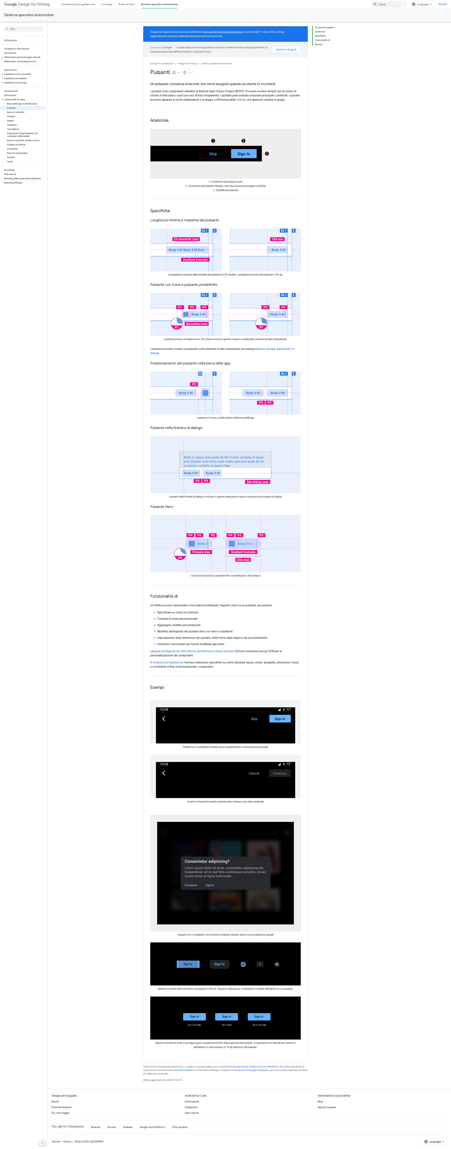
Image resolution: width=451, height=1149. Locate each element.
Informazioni (192, 1101)
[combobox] (389, 4)
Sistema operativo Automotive (159, 4)
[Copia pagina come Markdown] (185, 73)
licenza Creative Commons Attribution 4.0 (262, 1066)
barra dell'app (267, 349)
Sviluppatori (191, 1107)
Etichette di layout (62, 1107)
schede (241, 99)
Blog (320, 1101)
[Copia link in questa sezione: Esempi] (167, 688)
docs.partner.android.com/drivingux (223, 31)
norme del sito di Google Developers (249, 1070)
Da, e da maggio (60, 1112)
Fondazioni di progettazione (78, 4)
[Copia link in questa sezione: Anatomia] (171, 121)
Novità (55, 1101)
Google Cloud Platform (152, 1127)
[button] (23, 57)
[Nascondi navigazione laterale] (42, 1142)
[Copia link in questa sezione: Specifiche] (173, 211)
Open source (192, 1112)
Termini (56, 1141)
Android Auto (127, 4)
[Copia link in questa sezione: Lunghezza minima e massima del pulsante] (222, 220)
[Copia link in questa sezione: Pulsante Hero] (176, 507)
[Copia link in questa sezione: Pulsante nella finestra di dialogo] (205, 428)
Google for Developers (162, 63)
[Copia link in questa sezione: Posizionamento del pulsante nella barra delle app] (233, 363)
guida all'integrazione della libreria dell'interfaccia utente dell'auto (194, 651)
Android (95, 1127)
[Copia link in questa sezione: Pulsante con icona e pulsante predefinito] (220, 285)
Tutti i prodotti (179, 1127)
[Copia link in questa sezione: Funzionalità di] (181, 597)
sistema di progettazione (168, 662)
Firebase (128, 1127)
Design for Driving (34, 4)
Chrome (111, 1127)
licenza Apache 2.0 (187, 1070)
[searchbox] (23, 29)
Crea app (106, 4)
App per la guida (327, 1107)
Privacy (67, 1141)
